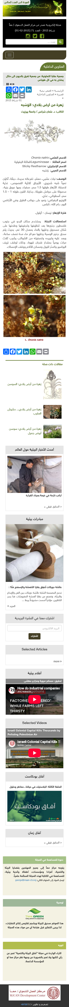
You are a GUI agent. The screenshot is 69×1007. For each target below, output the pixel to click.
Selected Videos (34, 723)
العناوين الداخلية (45, 94)
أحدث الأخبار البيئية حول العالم (34, 450)
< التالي (48, 507)
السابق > (57, 506)
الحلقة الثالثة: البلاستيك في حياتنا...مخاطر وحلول (36, 787)
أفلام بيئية (34, 673)
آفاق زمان (34, 833)
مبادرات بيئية (34, 519)
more (57, 661)
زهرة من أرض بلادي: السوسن (24, 384)
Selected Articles (34, 650)
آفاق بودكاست (34, 777)
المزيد (12, 606)
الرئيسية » (57, 90)
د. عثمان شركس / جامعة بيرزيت (38, 111)
